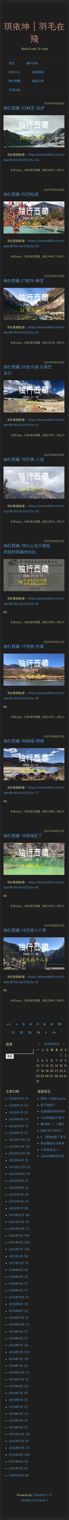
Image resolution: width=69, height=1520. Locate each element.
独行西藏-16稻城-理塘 (23, 740)
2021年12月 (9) (19, 1215)
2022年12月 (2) (19, 1167)
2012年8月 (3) (18, 1461)
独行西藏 (14, 81)
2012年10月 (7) (19, 1448)
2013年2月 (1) (18, 1427)
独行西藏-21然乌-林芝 (23, 280)
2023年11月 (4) (19, 1146)
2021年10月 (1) (19, 1229)
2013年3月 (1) (18, 1420)
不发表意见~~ (50, 1149)
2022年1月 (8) (18, 1208)
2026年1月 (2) (18, 1105)
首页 (12, 63)
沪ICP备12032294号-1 (34, 1500)
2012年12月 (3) (19, 1434)
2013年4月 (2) (18, 1414)
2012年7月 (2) (18, 1468)
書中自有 (32, 63)
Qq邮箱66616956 (53, 1111)
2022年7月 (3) (19, 1194)
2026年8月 (51, 1044)
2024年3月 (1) (18, 1126)
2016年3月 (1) (18, 1290)
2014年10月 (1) (19, 1324)
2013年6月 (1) (18, 1400)
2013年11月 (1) (19, 1379)
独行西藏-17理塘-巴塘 (23, 646)
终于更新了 (48, 1105)
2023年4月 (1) (18, 1160)
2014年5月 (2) (18, 1345)
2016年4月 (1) (18, 1283)
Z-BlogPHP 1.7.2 (42, 1495)
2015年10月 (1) (19, 1297)
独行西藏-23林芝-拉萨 (24, 107)
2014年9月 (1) (18, 1331)
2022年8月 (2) (19, 1188)
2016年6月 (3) (18, 1270)
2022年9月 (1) (18, 1181)
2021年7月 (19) (19, 1235)
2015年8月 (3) (18, 1304)
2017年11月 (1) (18, 1263)
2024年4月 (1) (18, 1119)
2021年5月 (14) (19, 1249)
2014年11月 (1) (19, 1317)
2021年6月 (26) (19, 1242)
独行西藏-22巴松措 (21, 194)
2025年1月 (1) (18, 1112)
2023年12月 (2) (19, 1140)
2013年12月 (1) (19, 1372)
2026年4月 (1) (18, 1098)
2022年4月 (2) (19, 1201)
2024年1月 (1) (18, 1133)
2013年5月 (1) (18, 1407)
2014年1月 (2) (18, 1366)
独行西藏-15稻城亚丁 (22, 835)
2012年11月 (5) (19, 1441)
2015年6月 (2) (18, 1311)
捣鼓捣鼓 (38, 72)
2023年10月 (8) (19, 1153)
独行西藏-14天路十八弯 (24, 930)
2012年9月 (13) (19, 1454)
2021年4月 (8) (18, 1256)
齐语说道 (14, 90)
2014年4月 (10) (19, 1352)
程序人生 (14, 72)
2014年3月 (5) (18, 1359)
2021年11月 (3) (19, 1222)
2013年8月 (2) (18, 1386)
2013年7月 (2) (18, 1393)
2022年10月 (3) (19, 1174)
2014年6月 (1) (18, 1338)
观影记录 (38, 81)
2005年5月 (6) (19, 1475)
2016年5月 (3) (18, 1277)
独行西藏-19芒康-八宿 (23, 459)
